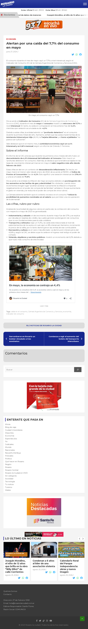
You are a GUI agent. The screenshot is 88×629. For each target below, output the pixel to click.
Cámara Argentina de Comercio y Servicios (45, 312)
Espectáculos (11, 439)
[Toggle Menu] (85, 4)
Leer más (44, 306)
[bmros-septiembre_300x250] (44, 384)
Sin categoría (10, 476)
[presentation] (79, 538)
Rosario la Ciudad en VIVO (16, 473)
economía (67, 312)
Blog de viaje (10, 427)
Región (8, 464)
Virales (8, 490)
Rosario (8, 467)
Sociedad (9, 479)
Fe (6, 441)
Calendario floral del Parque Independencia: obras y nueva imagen (69, 566)
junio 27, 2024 (11, 52)
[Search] (77, 369)
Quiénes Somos (10, 591)
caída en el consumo (19, 312)
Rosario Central (11, 470)
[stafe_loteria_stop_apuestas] (44, 533)
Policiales (9, 456)
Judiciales (9, 444)
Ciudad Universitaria (13, 430)
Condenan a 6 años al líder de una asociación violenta (44, 563)
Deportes (9, 433)
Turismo (8, 487)
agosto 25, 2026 (11, 575)
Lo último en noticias (23, 538)
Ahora (7, 424)
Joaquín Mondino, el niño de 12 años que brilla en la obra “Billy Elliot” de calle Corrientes (16, 566)
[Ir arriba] (82, 618)
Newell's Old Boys (13, 453)
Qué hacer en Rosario (14, 461)
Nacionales (10, 450)
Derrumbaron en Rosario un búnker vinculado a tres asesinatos (22, 338)
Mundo (8, 447)
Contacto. (7, 594)
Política (8, 459)
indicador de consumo (15, 314)
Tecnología (10, 481)
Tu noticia (9, 484)
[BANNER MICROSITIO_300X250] (44, 499)
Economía (11, 39)
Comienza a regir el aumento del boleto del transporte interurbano (64, 338)
